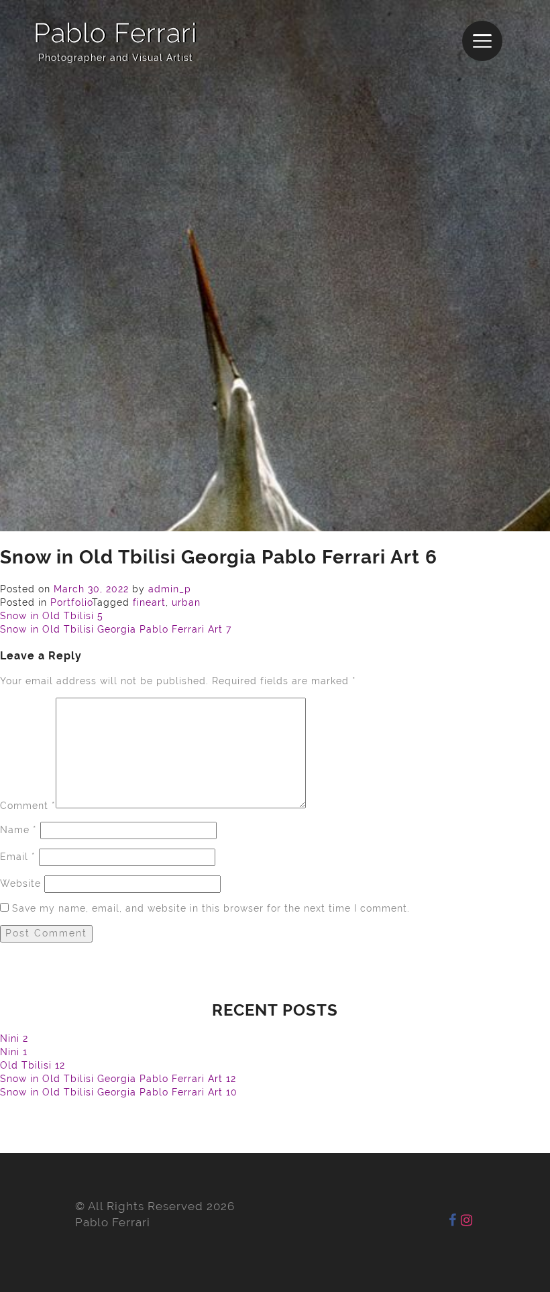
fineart (149, 602)
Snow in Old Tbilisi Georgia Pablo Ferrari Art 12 (118, 1078)
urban (186, 602)
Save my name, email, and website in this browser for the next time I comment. (211, 908)
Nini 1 (14, 1051)
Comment (28, 805)
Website (20, 883)
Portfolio (71, 602)
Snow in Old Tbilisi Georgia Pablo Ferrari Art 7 (115, 629)
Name (18, 829)
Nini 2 (14, 1038)
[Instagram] (467, 1220)
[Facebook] (453, 1220)
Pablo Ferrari (115, 32)
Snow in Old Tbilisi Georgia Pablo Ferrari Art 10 (118, 1092)
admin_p (169, 589)
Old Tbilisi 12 (32, 1065)
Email (18, 856)
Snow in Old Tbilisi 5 (51, 615)
